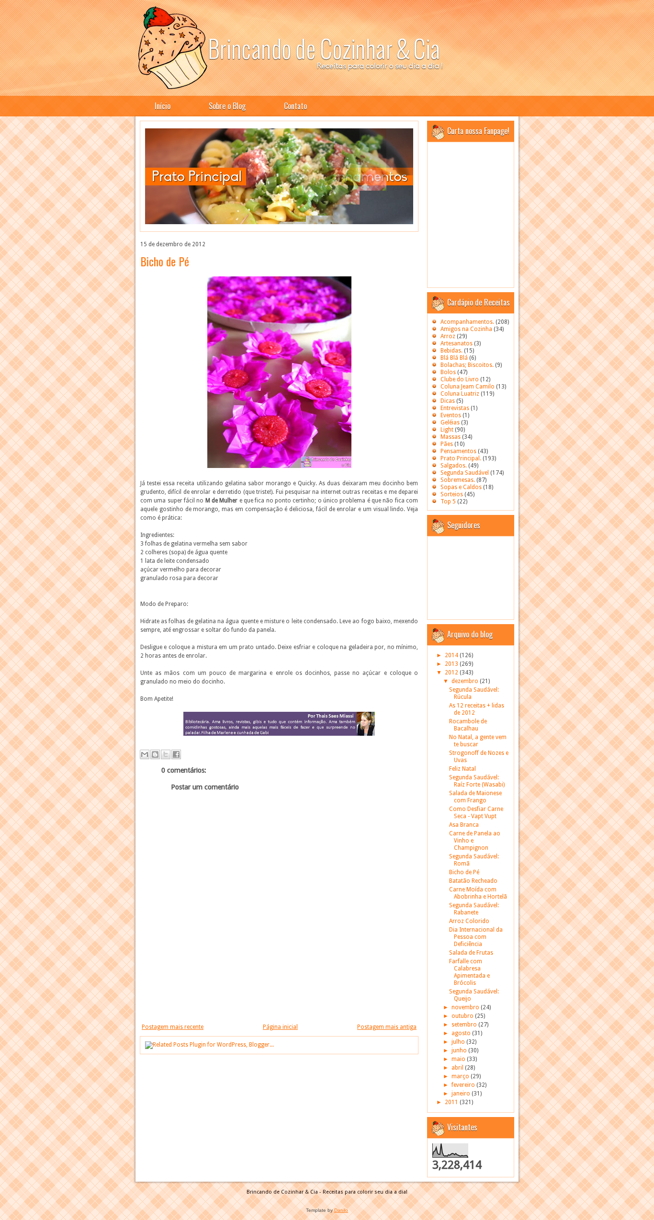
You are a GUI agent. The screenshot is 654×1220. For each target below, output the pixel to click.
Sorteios (451, 494)
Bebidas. (451, 350)
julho (458, 1041)
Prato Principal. (460, 458)
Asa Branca (464, 824)
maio (459, 1059)
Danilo (341, 1210)
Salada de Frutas (471, 952)
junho (459, 1050)
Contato (295, 106)
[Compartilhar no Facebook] (176, 754)
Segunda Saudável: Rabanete (474, 909)
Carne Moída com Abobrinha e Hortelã (478, 893)
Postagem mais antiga (387, 1027)
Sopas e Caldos (461, 487)
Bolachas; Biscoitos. (467, 365)
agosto (461, 1033)
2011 (452, 1102)
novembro (466, 1007)
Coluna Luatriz (459, 393)
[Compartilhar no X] (165, 754)
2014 (452, 655)
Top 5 (448, 501)
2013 (452, 664)
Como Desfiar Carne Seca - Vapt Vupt (476, 813)
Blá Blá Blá (454, 357)
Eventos (450, 415)
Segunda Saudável (464, 472)
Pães (446, 444)
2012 (452, 672)
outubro (463, 1016)
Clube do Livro (459, 379)
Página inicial (280, 1027)
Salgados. (453, 465)
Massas (450, 436)
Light (446, 429)
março (461, 1076)
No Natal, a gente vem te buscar (478, 741)
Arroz (447, 336)
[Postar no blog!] (155, 754)
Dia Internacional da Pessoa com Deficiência (476, 936)
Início (162, 106)
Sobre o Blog (227, 106)
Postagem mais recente (172, 1027)
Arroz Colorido (469, 921)
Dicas (447, 401)
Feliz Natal (462, 768)
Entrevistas (454, 408)
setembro (464, 1024)
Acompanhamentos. (467, 322)
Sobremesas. (457, 480)
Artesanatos (456, 343)
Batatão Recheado (473, 881)
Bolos (448, 372)
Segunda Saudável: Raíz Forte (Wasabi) (477, 781)
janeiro (461, 1093)
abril (458, 1067)
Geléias (450, 422)
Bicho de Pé (164, 261)
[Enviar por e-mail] (144, 754)
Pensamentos (458, 451)
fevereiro (463, 1085)
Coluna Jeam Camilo (467, 386)
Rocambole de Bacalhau (468, 725)
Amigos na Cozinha (466, 329)
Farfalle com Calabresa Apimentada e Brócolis (469, 972)
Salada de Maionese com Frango (475, 797)
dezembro (465, 681)
